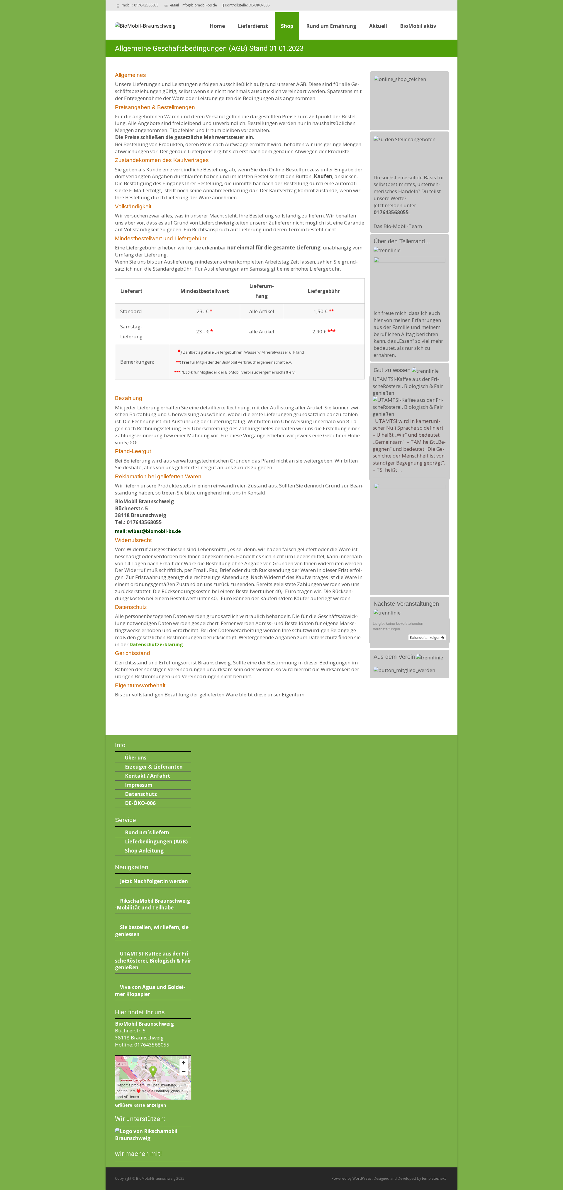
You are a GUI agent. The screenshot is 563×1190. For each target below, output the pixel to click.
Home (217, 26)
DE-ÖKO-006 (140, 803)
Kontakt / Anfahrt (147, 775)
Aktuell (378, 26)
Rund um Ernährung (331, 26)
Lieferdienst (253, 26)
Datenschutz (141, 794)
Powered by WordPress (352, 1178)
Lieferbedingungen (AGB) (156, 841)
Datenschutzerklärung (156, 644)
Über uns (135, 757)
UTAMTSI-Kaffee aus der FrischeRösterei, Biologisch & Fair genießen (408, 386)
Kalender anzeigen (425, 637)
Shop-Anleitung (144, 850)
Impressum (138, 784)
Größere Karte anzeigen (140, 1105)
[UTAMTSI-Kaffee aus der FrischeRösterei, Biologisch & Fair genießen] (409, 406)
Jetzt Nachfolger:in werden (154, 881)
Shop (287, 26)
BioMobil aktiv (418, 26)
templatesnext (434, 1178)
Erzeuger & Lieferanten (154, 766)
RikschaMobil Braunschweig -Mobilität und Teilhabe (152, 904)
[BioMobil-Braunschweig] (141, 24)
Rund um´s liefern (147, 832)
